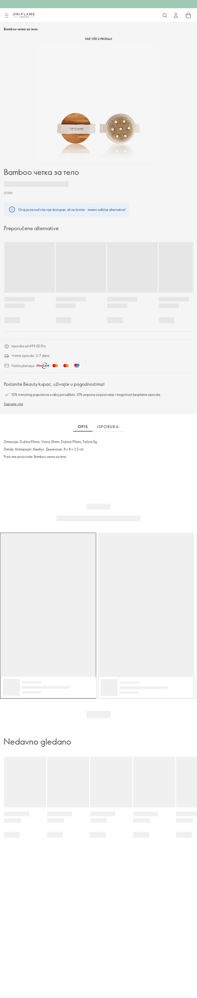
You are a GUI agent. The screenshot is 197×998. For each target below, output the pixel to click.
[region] (98, 102)
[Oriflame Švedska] (24, 15)
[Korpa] (188, 15)
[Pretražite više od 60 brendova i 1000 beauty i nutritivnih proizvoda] (164, 15)
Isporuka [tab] (108, 426)
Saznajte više (13, 404)
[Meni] (6, 16)
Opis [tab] (83, 426)
